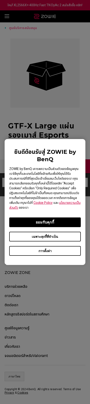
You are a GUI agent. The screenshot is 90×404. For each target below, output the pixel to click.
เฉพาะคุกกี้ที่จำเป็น (45, 237)
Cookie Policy (43, 203)
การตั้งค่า (45, 251)
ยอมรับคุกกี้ (45, 222)
